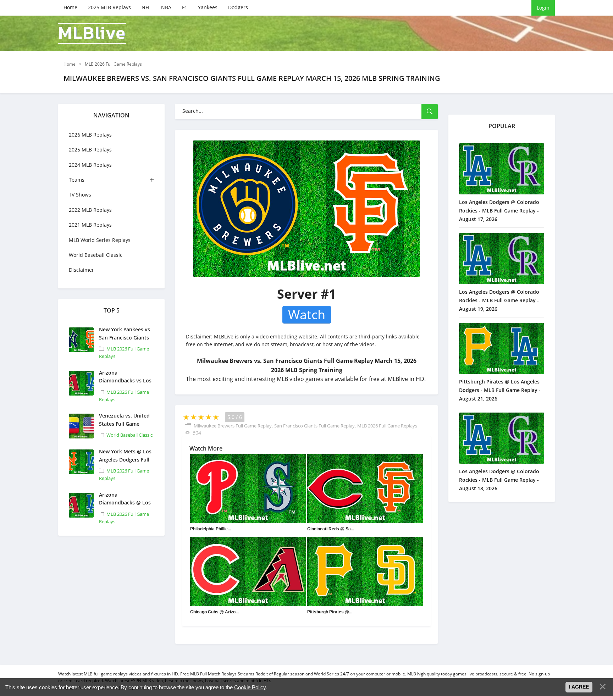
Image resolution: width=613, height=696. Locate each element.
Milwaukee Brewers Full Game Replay (233, 425)
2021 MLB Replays (90, 224)
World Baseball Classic (95, 255)
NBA (166, 7)
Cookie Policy (250, 687)
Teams (76, 179)
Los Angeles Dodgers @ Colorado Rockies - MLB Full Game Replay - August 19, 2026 (499, 300)
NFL (146, 7)
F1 (184, 7)
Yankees (207, 7)
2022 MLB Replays (90, 209)
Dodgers (238, 7)
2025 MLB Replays (109, 7)
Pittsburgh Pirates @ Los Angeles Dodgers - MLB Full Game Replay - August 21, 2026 (500, 390)
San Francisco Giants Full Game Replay (314, 425)
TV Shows (80, 194)
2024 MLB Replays (90, 164)
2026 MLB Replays (90, 134)
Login (543, 7)
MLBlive (92, 33)
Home (70, 7)
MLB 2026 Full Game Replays (387, 425)
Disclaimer (81, 269)
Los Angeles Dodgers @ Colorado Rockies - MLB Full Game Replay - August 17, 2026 (499, 210)
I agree (579, 687)
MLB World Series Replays (100, 240)
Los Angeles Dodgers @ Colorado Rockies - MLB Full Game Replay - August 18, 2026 (499, 480)
